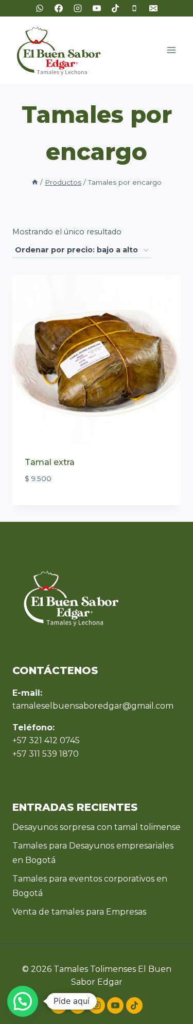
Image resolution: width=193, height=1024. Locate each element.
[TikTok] (115, 8)
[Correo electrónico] (153, 8)
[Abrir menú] (171, 50)
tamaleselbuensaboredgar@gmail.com (92, 706)
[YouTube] (97, 8)
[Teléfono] (134, 8)
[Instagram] (77, 8)
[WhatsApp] (39, 8)
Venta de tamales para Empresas (79, 912)
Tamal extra (50, 462)
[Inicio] (35, 182)
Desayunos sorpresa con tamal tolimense (96, 827)
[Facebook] (58, 8)
